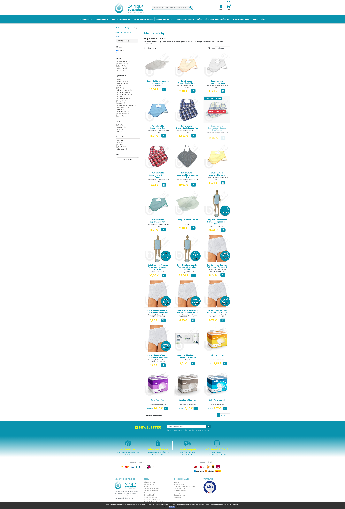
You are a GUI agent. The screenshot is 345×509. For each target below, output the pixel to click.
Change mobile (124, 92)
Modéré (122, 140)
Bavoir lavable (124, 83)
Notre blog (177, 497)
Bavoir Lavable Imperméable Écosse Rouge (157, 175)
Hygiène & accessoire (151, 497)
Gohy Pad (122, 66)
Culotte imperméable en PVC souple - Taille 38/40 (217, 266)
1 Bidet (187, 224)
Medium (122, 127)
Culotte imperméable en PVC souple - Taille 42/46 (157, 311)
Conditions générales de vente (184, 486)
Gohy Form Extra (217, 355)
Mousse (121, 103)
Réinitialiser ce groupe (122, 52)
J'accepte (171, 506)
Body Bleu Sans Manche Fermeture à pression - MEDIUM (158, 267)
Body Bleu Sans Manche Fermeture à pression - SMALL (187, 267)
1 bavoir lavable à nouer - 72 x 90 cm (187, 180)
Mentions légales (179, 484)
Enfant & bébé (149, 495)
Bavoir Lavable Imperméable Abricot (187, 82)
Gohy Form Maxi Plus (187, 400)
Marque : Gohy (124, 41)
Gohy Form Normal (217, 400)
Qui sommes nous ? (180, 488)
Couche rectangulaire (151, 493)
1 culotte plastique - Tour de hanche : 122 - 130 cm (216, 316)
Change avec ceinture (151, 488)
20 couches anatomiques (217, 360)
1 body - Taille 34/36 (187, 272)
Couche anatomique (126, 94)
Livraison (177, 482)
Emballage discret (180, 493)
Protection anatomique (127, 105)
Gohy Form (123, 64)
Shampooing (123, 112)
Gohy (121, 50)
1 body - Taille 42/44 (217, 226)
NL (229, 1)
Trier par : (211, 48)
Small (121, 125)
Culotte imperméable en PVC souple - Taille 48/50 (187, 311)
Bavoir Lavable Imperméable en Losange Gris (187, 175)
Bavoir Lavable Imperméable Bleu (157, 127)
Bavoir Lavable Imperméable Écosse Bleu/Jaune (217, 128)
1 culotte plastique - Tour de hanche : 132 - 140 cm (157, 361)
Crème (121, 96)
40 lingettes (187, 360)
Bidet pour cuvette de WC (187, 220)
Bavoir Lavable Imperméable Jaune (217, 174)
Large (121, 129)
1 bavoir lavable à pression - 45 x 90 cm (187, 131)
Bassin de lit (123, 81)
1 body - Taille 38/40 (158, 272)
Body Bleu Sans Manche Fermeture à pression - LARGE (217, 222)
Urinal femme (123, 114)
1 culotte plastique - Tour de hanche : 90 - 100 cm (216, 270)
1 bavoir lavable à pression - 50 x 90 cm (187, 86)
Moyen (122, 142)
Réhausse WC (124, 107)
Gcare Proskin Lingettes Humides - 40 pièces (187, 356)
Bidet (121, 86)
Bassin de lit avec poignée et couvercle (158, 82)
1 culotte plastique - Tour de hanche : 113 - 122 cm (187, 316)
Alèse (121, 79)
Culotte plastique (125, 99)
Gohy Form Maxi (158, 400)
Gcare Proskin (124, 62)
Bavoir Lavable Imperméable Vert (157, 221)
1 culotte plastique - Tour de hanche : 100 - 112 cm (157, 316)
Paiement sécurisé (180, 491)
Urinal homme (124, 116)
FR (227, 1)
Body (121, 88)
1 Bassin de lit (157, 86)
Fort (120, 145)
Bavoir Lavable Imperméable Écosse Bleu (187, 127)
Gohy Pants (123, 68)
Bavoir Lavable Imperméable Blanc (217, 82)
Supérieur (122, 149)
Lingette (122, 101)
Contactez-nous (179, 495)
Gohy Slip (123, 70)
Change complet (125, 90)
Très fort (122, 147)
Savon (121, 109)
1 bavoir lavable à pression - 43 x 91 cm (217, 133)
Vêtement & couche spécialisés (154, 501)
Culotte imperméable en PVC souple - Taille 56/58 (157, 356)
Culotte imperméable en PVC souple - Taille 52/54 (217, 311)
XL (120, 131)
